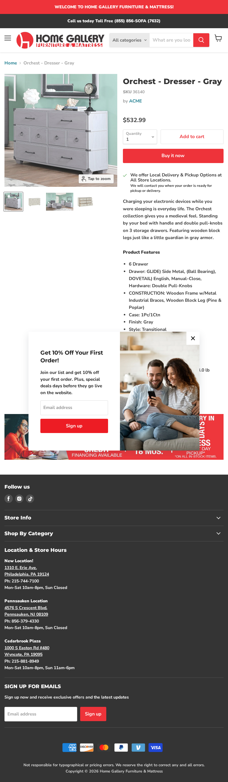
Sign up (74, 426)
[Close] (193, 338)
